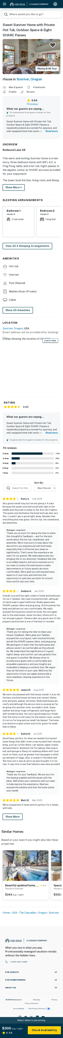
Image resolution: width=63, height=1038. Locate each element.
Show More (12, 816)
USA (14, 912)
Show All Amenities (17, 310)
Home (6, 912)
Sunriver (22, 79)
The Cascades (28, 912)
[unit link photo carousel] (25, 865)
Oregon (36, 79)
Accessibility (18, 1008)
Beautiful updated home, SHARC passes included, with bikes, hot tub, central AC (22, 885)
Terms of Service (31, 1003)
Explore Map (50, 340)
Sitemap (36, 1000)
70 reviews (32, 104)
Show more (12, 187)
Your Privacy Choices (36, 1008)
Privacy (54, 1000)
